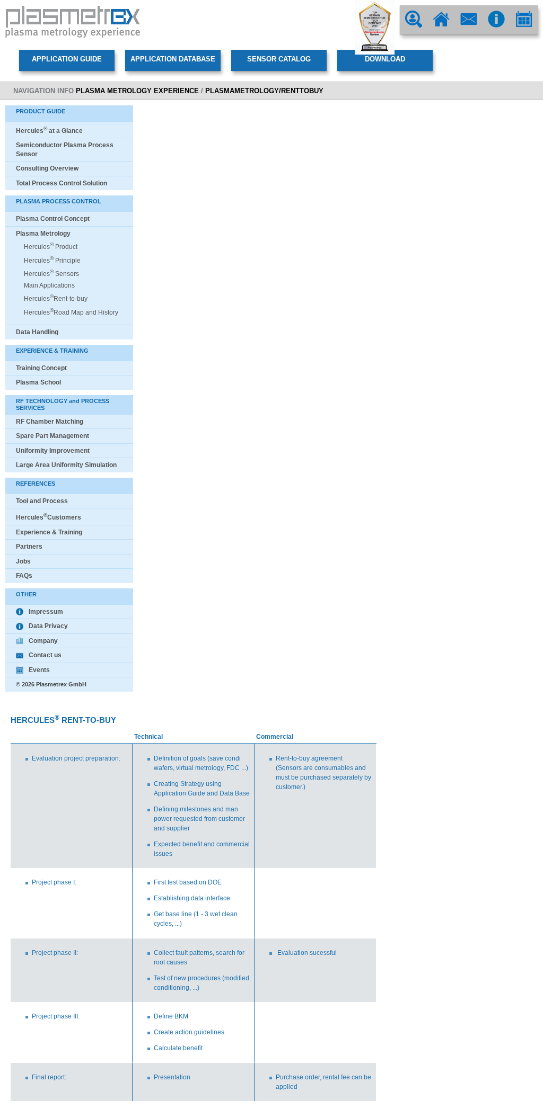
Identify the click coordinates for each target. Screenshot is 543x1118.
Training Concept (41, 368)
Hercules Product (50, 247)
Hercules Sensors (51, 274)
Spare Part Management (52, 436)
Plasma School (38, 382)
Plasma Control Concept (53, 218)
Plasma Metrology (43, 233)
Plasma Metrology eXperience (137, 91)
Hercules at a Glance (49, 131)
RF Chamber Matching (49, 421)
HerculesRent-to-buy (55, 298)
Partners (29, 546)
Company (43, 641)
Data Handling (37, 332)
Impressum (46, 611)
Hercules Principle (52, 260)
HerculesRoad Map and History (71, 312)
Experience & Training (49, 532)
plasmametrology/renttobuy (264, 91)
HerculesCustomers (48, 517)
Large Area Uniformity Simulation (66, 465)
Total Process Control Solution (61, 183)
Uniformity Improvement (53, 450)
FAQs (24, 575)
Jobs (23, 561)
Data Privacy (48, 626)
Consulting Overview (47, 168)
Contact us (45, 655)
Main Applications (49, 285)
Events (39, 670)
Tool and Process (42, 501)
